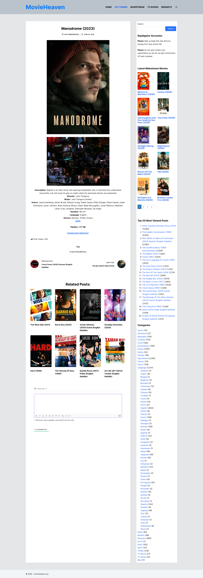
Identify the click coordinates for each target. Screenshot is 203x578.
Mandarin (145, 467)
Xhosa (143, 529)
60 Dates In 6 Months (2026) (145, 198)
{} (66, 416)
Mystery (141, 535)
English (144, 408)
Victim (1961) (148, 257)
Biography (142, 336)
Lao (142, 461)
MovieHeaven (45, 7)
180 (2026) (163, 172)
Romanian (145, 488)
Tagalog (144, 510)
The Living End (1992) (152, 306)
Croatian (144, 395)
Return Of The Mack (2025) (145, 173)
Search (140, 24)
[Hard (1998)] (41, 351)
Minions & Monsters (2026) (146, 93)
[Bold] (36, 415)
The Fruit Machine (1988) (153, 285)
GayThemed (121, 7)
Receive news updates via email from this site (55, 420)
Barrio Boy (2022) (63, 325)
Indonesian (145, 448)
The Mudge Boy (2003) (152, 278)
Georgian (145, 423)
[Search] (176, 7)
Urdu (143, 523)
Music (140, 532)
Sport (140, 547)
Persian (144, 476)
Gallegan (144, 420)
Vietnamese (146, 526)
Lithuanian (145, 464)
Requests (166, 7)
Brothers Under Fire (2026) (165, 198)
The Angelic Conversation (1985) (157, 232)
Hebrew (144, 436)
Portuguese (146, 482)
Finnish (144, 411)
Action (140, 330)
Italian (143, 451)
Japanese (145, 454)
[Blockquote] (56, 415)
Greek (143, 430)
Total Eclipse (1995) (151, 288)
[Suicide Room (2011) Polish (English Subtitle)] (90, 351)
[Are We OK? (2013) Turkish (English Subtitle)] (115, 351)
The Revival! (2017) (150, 275)
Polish (143, 479)
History (141, 361)
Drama (140, 349)
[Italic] (39, 415)
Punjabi (144, 485)
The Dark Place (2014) (152, 266)
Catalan (144, 389)
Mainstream (137, 7)
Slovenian (145, 501)
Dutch (143, 405)
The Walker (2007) (150, 254)
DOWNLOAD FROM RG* (78, 233)
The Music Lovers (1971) (153, 281)
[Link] (62, 415)
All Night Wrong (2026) (145, 147)
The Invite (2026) (166, 118)
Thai (142, 513)
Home (108, 7)
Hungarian (145, 442)
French (143, 417)
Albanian (144, 370)
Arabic (143, 374)
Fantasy (141, 355)
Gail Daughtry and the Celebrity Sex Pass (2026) (147, 120)
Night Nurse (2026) (163, 147)
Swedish (144, 507)
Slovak (143, 498)
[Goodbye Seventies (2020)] (115, 305)
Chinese (144, 392)
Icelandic (144, 445)
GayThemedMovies (71, 34)
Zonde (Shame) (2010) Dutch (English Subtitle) (90, 328)
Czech (143, 398)
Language (142, 367)
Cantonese (145, 386)
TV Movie (142, 554)
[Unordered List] (53, 415)
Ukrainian (145, 519)
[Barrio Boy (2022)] (65, 305)
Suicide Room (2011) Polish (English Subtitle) (89, 374)
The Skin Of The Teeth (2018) (155, 272)
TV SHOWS (152, 7)
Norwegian (145, 473)
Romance (142, 538)
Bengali (144, 377)
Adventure (142, 333)
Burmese (144, 383)
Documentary (144, 346)
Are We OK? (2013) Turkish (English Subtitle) (113, 374)
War (139, 560)
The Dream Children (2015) (154, 269)
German (144, 426)
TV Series (142, 557)
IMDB (78, 221)
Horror (140, 364)
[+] (69, 416)
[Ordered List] (49, 415)
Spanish (144, 504)
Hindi (143, 439)
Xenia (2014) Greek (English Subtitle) (158, 309)
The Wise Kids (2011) (40, 325)
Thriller (141, 551)
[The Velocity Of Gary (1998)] (65, 351)
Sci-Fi (140, 541)
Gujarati (144, 433)
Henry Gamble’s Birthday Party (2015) (159, 226)
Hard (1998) (36, 371)
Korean (144, 457)
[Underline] (43, 415)
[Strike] (46, 415)
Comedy (141, 339)
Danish (143, 402)
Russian (144, 492)
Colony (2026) (164, 92)
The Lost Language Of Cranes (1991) (158, 260)
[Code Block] (59, 415)
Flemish (144, 414)
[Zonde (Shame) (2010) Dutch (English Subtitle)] (90, 305)
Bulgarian (145, 380)
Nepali (143, 470)
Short (140, 544)
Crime (140, 343)
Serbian (144, 495)
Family (140, 352)
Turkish (144, 516)
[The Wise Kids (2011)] (41, 305)
